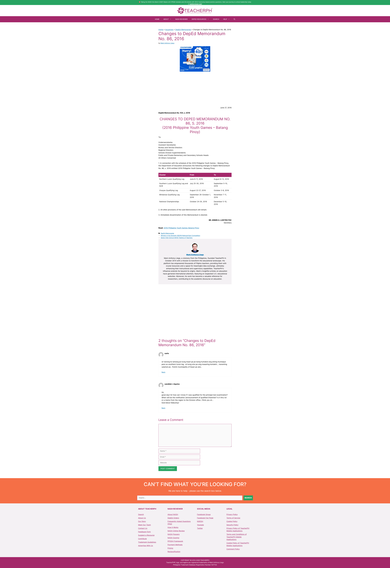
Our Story (142, 521)
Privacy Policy (232, 514)
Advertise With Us (145, 546)
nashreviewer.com (196, 4)
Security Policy (232, 525)
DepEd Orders (173, 518)
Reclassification (174, 552)
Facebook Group (204, 514)
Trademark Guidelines (147, 542)
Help (225, 19)
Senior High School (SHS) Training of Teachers (176, 238)
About (166, 19)
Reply (163, 372)
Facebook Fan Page (205, 518)
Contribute (142, 539)
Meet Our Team (144, 525)
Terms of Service (233, 518)
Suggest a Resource (146, 535)
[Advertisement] (195, 88)
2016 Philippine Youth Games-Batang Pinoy (181, 228)
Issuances (169, 30)
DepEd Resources (199, 19)
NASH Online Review (176, 531)
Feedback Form (144, 532)
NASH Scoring (173, 538)
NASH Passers (174, 534)
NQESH (200, 521)
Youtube (200, 525)
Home (157, 19)
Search (216, 19)
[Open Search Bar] (234, 19)
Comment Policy (233, 549)
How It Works (173, 527)
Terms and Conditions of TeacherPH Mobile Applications (236, 537)
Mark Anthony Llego (195, 255)
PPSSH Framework (175, 541)
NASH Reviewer (181, 19)
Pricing (170, 548)
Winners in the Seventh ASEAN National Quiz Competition (180, 235)
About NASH (173, 514)
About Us (142, 518)
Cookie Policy (231, 521)
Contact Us (142, 528)
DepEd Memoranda (183, 30)
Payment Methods (175, 545)
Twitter (200, 528)
